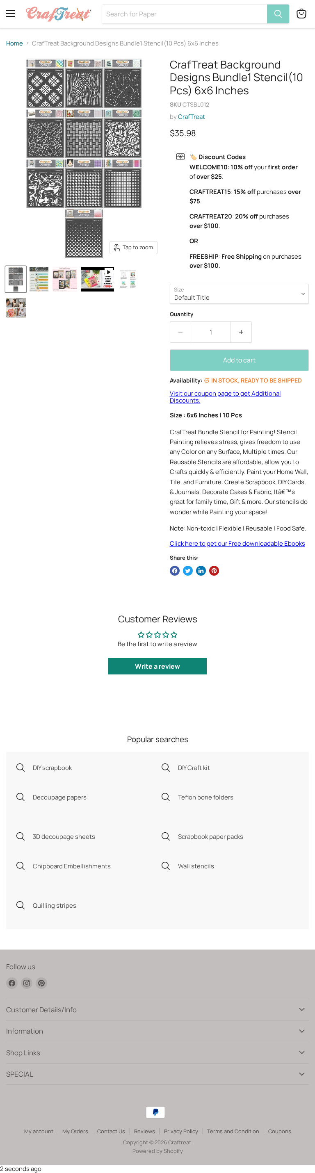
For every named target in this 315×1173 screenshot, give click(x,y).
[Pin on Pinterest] (214, 571)
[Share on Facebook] (175, 571)
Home (14, 43)
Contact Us (111, 1131)
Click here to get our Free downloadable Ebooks (237, 543)
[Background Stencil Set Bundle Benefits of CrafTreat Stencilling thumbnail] (16, 308)
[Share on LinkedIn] (201, 571)
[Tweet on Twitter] (188, 571)
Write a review (157, 666)
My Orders (75, 1131)
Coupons (279, 1131)
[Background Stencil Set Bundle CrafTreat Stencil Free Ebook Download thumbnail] (65, 279)
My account (38, 1131)
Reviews (144, 1131)
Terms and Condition (233, 1131)
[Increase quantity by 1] (241, 332)
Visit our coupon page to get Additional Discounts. (225, 397)
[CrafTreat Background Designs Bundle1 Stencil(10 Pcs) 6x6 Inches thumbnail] (97, 279)
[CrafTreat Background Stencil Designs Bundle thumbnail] (15, 279)
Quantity (181, 314)
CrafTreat (191, 116)
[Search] (278, 14)
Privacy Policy (181, 1131)
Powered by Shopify (157, 1151)
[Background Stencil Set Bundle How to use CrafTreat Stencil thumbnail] (128, 279)
